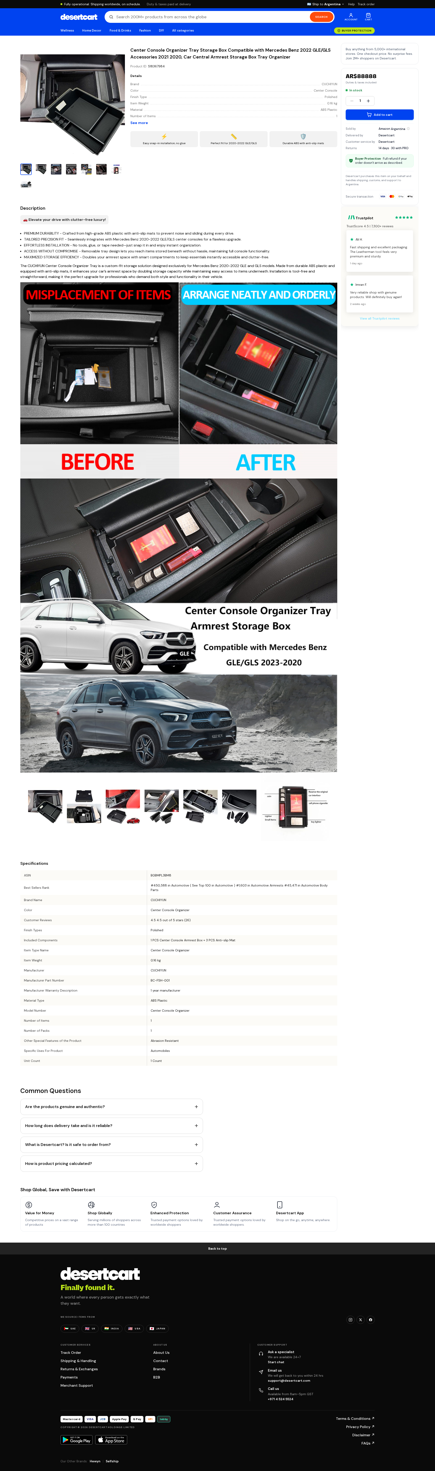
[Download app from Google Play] (76, 1439)
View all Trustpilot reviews (380, 318)
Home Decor (91, 30)
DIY (161, 30)
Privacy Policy (360, 1426)
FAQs (368, 1443)
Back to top (217, 1248)
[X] (360, 1320)
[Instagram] (350, 1320)
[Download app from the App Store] (111, 1439)
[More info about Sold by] (408, 129)
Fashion (145, 30)
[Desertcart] (79, 17)
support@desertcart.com (289, 1380)
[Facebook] (370, 1320)
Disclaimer (363, 1435)
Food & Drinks (120, 30)
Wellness (67, 30)
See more (139, 122)
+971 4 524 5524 (280, 1399)
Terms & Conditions (355, 1418)
